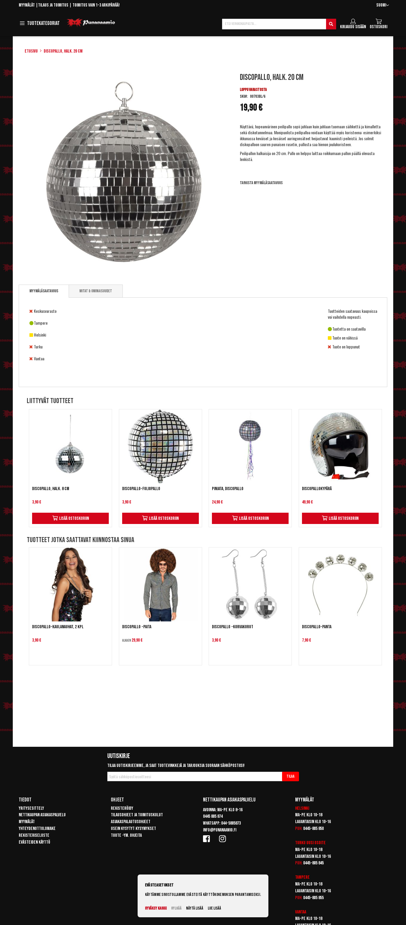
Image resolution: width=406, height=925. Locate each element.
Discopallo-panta (316, 627)
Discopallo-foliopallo (141, 489)
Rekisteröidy (122, 808)
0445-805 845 (313, 863)
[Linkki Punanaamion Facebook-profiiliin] (207, 838)
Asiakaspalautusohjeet (130, 822)
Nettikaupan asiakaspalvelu (42, 815)
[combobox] (279, 24)
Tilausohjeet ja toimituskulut (137, 815)
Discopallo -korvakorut (232, 627)
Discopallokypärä (317, 489)
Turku (300, 843)
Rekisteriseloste (34, 835)
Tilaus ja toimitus (53, 5)
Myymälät (27, 5)
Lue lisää (214, 908)
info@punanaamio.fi (219, 830)
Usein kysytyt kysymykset (133, 828)
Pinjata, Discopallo (227, 489)
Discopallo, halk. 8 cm (50, 489)
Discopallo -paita (136, 627)
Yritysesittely (31, 808)
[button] (382, 5)
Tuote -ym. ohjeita (126, 835)
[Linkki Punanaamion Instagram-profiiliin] (223, 838)
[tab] (44, 291)
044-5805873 (231, 823)
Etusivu (31, 51)
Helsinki (302, 808)
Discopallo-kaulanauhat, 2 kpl (58, 627)
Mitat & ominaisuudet (95, 290)
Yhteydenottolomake (37, 828)
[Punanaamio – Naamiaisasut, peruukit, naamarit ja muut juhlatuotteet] (91, 23)
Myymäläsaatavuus (43, 290)
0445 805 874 (213, 816)
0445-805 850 (313, 828)
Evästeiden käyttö (34, 842)
